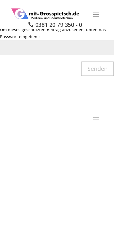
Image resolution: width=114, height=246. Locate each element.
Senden (97, 69)
